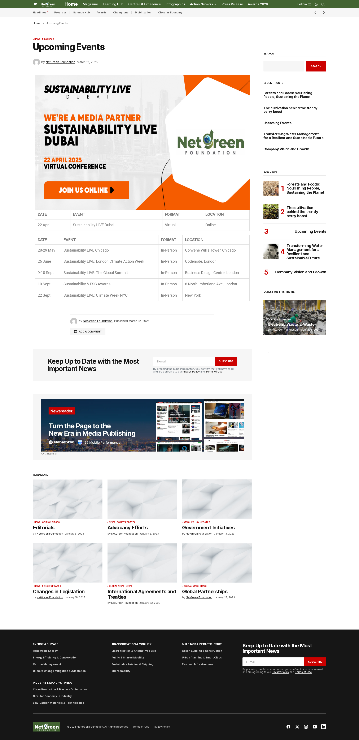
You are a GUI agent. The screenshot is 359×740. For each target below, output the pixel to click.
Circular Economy (170, 12)
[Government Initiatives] (217, 499)
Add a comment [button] (90, 331)
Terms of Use (214, 371)
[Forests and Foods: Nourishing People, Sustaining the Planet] (271, 188)
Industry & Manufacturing (52, 682)
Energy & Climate (45, 644)
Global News (116, 586)
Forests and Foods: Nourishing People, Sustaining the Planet (287, 95)
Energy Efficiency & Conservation (55, 657)
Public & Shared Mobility (127, 657)
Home (36, 23)
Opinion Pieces (51, 522)
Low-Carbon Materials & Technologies (58, 702)
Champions (120, 12)
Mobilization (143, 12)
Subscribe (226, 361)
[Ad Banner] (142, 425)
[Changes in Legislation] (67, 563)
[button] (35, 4)
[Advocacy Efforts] (142, 499)
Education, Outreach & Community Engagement (289, 355)
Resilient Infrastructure (197, 664)
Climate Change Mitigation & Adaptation (59, 670)
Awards (101, 12)
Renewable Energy (45, 650)
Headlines (39, 12)
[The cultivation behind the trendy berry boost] (271, 211)
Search (268, 53)
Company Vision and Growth (286, 149)
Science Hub (81, 12)
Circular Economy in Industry (52, 696)
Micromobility (120, 670)
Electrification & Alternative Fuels (133, 650)
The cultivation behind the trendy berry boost (290, 110)
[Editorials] (67, 499)
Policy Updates (126, 522)
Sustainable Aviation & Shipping (132, 664)
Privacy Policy (191, 371)
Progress (60, 12)
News (37, 39)
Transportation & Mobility (131, 644)
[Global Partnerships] (217, 563)
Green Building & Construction (202, 650)
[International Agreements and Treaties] (142, 563)
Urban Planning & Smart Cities (202, 657)
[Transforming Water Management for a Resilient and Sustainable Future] (271, 251)
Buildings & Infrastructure (202, 644)
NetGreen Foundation (284, 329)
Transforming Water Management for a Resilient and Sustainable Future (293, 136)
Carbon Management (47, 664)
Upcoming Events (277, 123)
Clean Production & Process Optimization (60, 689)
